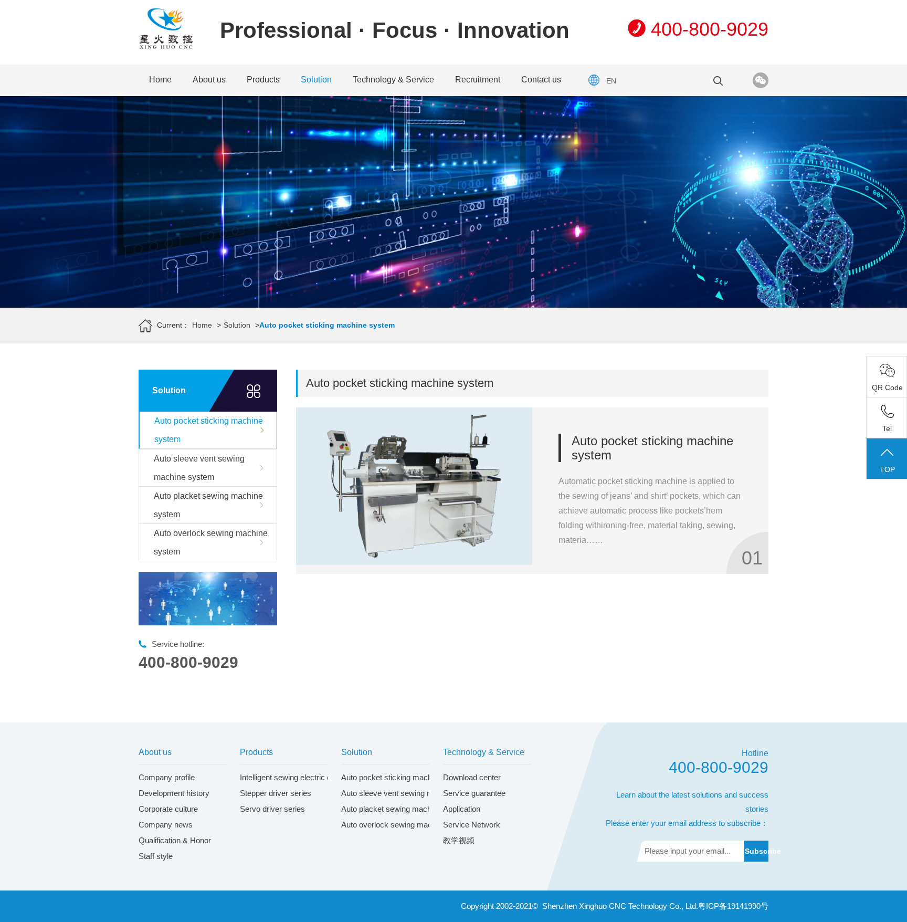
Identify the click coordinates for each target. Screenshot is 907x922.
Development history (174, 793)
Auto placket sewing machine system (208, 505)
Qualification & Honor (175, 840)
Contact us (541, 79)
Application (461, 808)
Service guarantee (474, 793)
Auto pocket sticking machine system (208, 430)
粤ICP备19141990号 (733, 906)
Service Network (471, 824)
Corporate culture (168, 808)
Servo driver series (272, 808)
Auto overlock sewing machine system (211, 542)
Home (160, 79)
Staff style (156, 856)
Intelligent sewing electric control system (309, 777)
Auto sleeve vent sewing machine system (199, 467)
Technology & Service (393, 79)
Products (263, 79)
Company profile (167, 777)
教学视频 (458, 840)
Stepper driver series (275, 793)
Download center (472, 777)
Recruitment (477, 79)
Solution (316, 79)
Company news (166, 824)
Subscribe (756, 851)
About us (209, 79)
